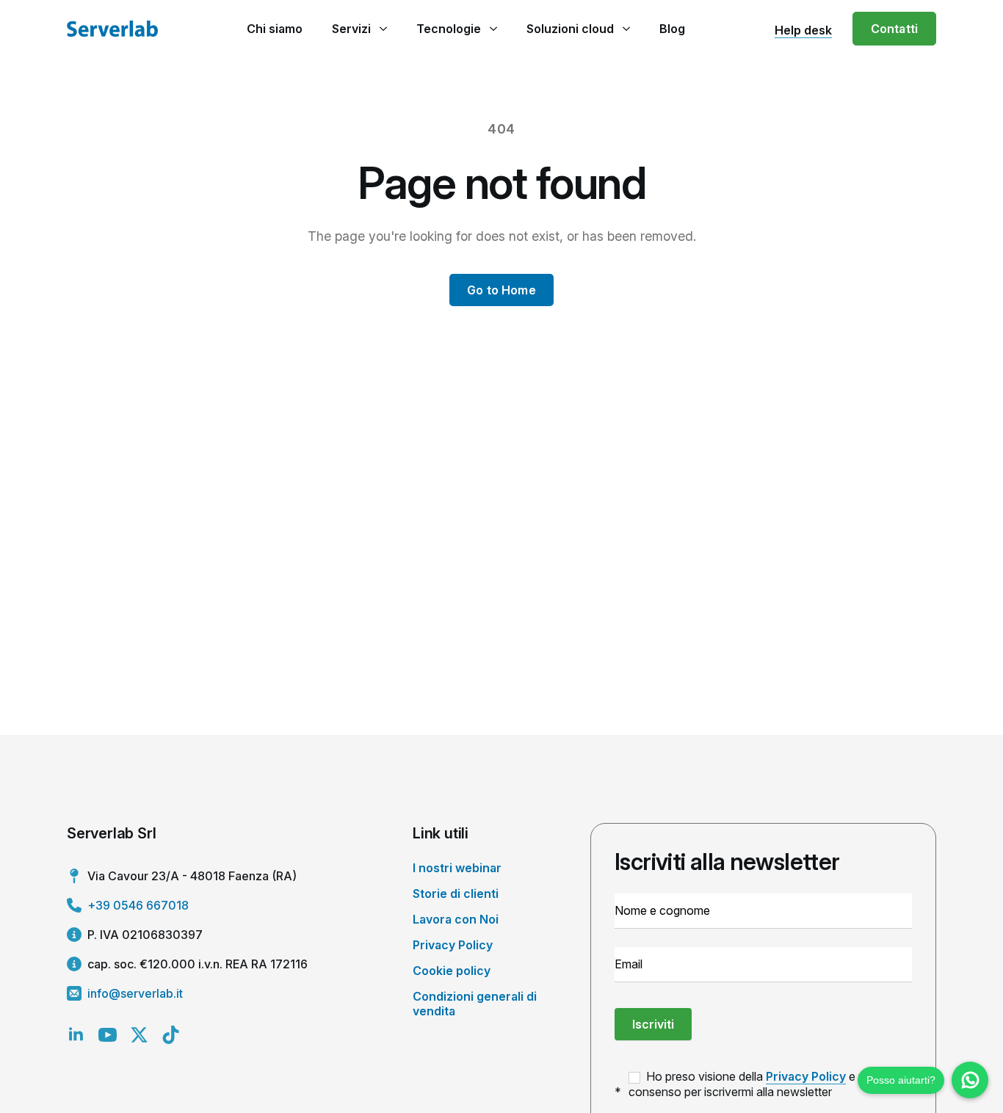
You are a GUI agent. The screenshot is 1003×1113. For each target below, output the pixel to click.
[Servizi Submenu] (383, 28)
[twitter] (139, 1035)
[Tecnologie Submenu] (493, 28)
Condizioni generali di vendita (475, 1003)
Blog (672, 28)
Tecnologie (448, 28)
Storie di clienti (456, 893)
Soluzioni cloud (570, 28)
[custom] (171, 1035)
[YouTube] (107, 1035)
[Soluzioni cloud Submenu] (626, 28)
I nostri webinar (457, 867)
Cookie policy (451, 970)
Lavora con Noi (456, 919)
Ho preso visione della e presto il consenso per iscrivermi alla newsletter (764, 1084)
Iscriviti (653, 1024)
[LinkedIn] (76, 1035)
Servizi (351, 28)
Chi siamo (275, 28)
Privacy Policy (453, 945)
